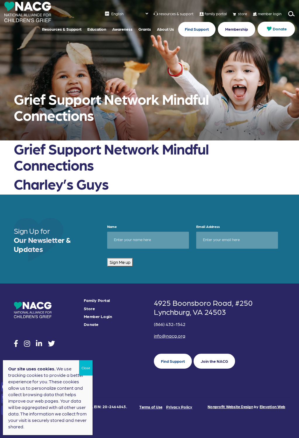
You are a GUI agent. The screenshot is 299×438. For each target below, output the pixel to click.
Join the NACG (214, 361)
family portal (216, 13)
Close (85, 368)
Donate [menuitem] (280, 28)
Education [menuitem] (96, 29)
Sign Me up (120, 262)
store (242, 13)
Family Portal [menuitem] (97, 300)
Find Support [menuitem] (197, 29)
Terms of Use (150, 407)
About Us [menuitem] (165, 29)
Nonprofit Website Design (230, 406)
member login (269, 13)
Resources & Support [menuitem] (61, 29)
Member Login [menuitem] (98, 316)
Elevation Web (272, 406)
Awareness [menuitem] (122, 29)
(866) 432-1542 (169, 324)
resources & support (176, 13)
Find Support (173, 361)
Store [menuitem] (89, 308)
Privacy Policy (179, 407)
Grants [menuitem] (144, 29)
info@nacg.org (169, 336)
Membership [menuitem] (236, 29)
